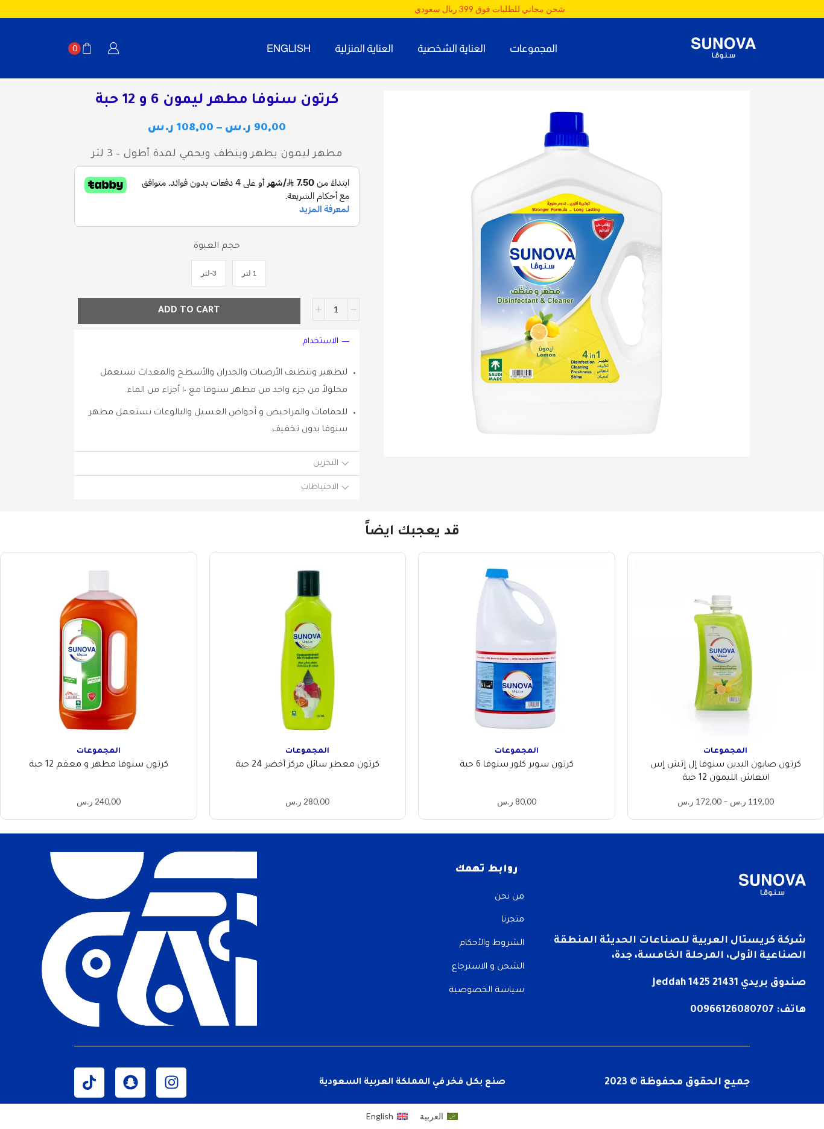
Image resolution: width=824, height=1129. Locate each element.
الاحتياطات (319, 487)
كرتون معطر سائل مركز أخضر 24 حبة (307, 765)
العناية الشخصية (451, 48)
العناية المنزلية (364, 48)
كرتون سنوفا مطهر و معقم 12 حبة (98, 765)
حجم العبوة (217, 246)
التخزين (325, 463)
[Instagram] (171, 1082)
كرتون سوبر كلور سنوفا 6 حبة (517, 765)
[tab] (217, 341)
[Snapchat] (130, 1082)
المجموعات (533, 48)
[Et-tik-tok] (89, 1082)
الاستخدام (320, 341)
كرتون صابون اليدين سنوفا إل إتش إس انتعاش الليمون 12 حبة (725, 772)
